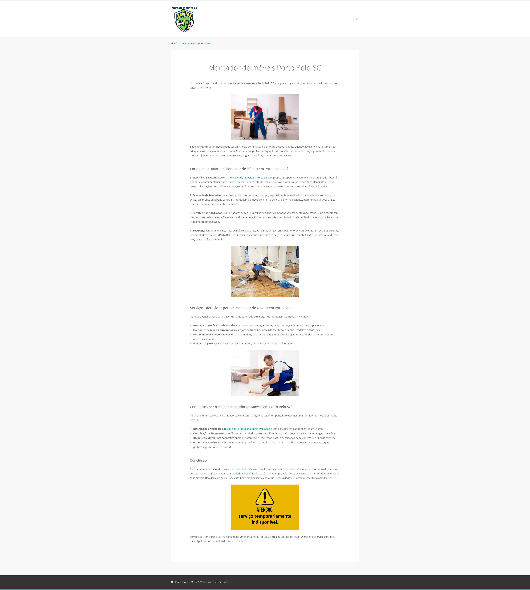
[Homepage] (184, 19)
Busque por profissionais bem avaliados (247, 428)
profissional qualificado (245, 473)
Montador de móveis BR (182, 582)
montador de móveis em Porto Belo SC (250, 177)
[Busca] (355, 15)
